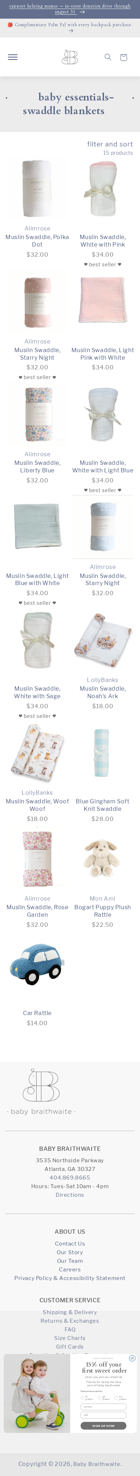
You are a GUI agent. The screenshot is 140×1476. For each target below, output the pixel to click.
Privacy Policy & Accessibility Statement (70, 1278)
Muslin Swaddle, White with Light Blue (103, 466)
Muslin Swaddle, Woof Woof (37, 805)
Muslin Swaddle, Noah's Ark (103, 692)
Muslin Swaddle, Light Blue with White (37, 580)
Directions (70, 1194)
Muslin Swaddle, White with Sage (37, 692)
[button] (12, 57)
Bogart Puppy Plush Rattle (102, 911)
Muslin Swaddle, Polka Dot (37, 241)
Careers (70, 1269)
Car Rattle (37, 1013)
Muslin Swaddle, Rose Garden (37, 911)
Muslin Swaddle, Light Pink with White (102, 354)
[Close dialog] (132, 1358)
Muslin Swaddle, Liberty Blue (37, 466)
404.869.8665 (70, 1177)
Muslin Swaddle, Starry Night (37, 354)
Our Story (70, 1252)
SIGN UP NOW (103, 1425)
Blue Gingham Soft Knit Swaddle (102, 805)
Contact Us (70, 1243)
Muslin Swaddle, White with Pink (103, 241)
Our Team (70, 1260)
